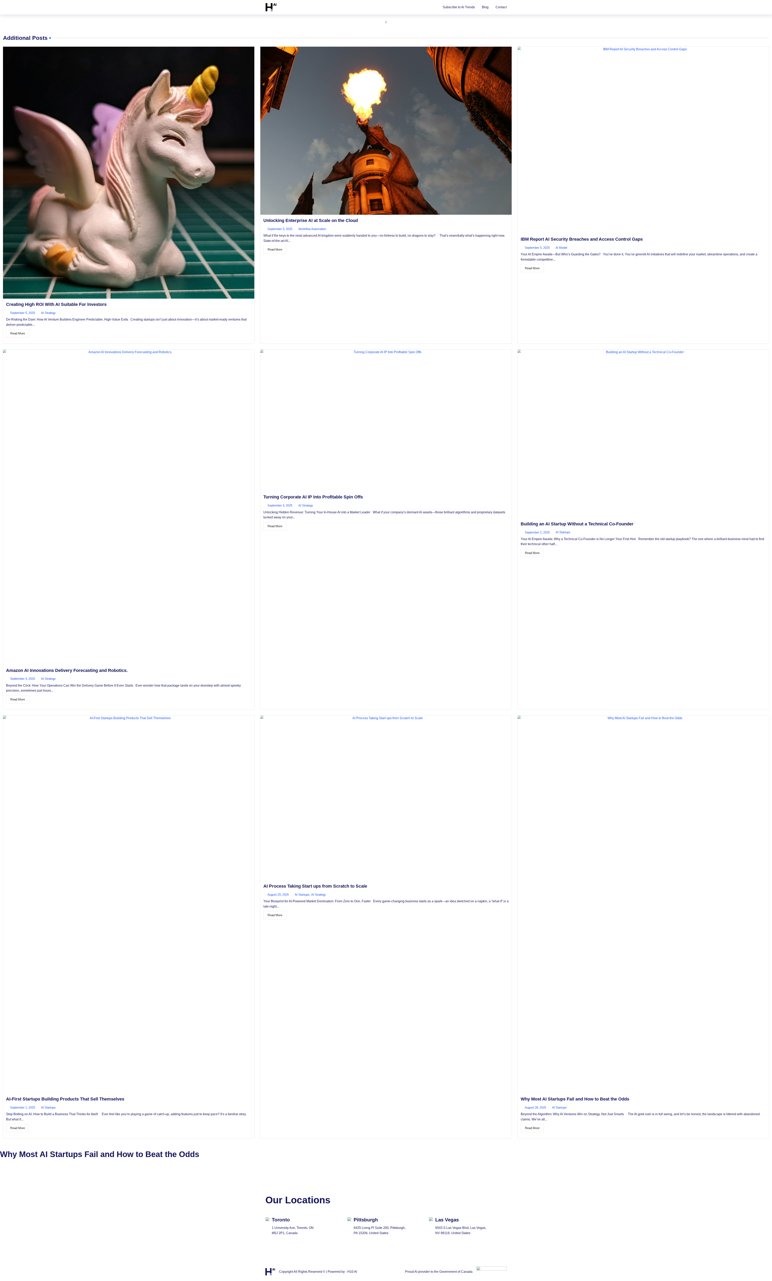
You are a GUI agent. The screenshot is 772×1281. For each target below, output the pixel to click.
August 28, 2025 (535, 1107)
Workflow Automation (312, 229)
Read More (17, 333)
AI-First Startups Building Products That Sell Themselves (65, 1099)
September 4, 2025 (22, 678)
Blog (485, 7)
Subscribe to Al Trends (459, 7)
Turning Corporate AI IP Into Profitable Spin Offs (313, 496)
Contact (501, 7)
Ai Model (561, 247)
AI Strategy (48, 313)
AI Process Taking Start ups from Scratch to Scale (315, 886)
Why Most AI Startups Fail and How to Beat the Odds (575, 1099)
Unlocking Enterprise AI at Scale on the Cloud (310, 220)
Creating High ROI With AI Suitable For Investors (56, 304)
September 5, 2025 (22, 312)
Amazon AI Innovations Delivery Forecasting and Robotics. (67, 670)
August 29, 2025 (278, 894)
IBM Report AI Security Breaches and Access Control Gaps (582, 239)
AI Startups (563, 532)
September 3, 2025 (279, 505)
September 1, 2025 (22, 1107)
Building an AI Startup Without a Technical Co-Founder (577, 523)
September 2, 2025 (537, 532)
